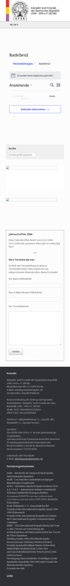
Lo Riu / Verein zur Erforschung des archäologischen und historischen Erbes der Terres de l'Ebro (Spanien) (33, 532)
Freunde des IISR (15, 568)
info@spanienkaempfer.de (29, 459)
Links (10, 575)
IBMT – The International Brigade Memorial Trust (33, 525)
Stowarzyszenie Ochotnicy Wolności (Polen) (29, 542)
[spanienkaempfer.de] (35, 10)
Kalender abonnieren (33, 109)
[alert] (35, 75)
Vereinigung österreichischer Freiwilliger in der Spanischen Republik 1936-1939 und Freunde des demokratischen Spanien (32, 561)
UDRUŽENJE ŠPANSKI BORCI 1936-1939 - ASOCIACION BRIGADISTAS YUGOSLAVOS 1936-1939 (32, 552)
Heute (52, 96)
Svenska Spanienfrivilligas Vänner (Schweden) (31, 545)
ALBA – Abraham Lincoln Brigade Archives (29, 486)
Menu (14, 24)
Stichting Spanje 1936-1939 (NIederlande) (28, 538)
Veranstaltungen (23, 63)
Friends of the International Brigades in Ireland (31, 516)
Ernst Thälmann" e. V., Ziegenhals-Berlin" (28, 506)
